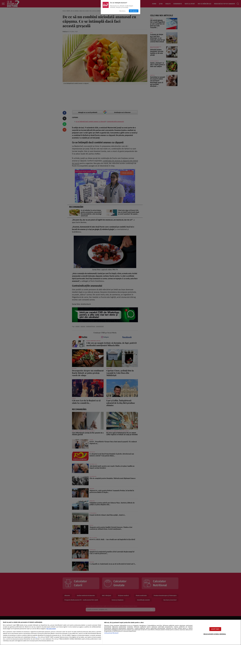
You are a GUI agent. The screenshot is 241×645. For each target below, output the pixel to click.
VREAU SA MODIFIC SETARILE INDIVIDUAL (214, 634)
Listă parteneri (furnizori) (111, 633)
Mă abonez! (133, 11)
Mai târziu (122, 11)
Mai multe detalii (51, 628)
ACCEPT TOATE (215, 629)
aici (36, 637)
